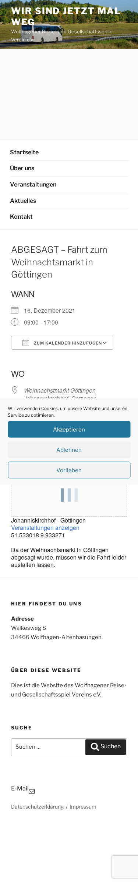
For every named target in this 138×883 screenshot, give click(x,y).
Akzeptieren (69, 429)
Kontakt (21, 216)
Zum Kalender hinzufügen (67, 343)
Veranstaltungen (33, 184)
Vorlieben (69, 470)
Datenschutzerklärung (37, 806)
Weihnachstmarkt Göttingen (60, 390)
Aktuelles (23, 200)
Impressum (83, 806)
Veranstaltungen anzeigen (45, 527)
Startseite (24, 152)
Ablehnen (69, 449)
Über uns (22, 168)
